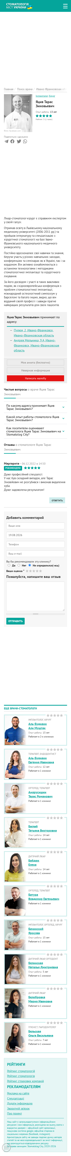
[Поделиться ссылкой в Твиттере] (18, 142)
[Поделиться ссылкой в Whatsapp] (25, 142)
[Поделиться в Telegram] (6, 142)
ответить (57, 500)
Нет (24, 565)
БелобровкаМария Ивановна (40, 999)
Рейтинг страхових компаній (25, 1081)
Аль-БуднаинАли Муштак (37, 726)
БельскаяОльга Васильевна (40, 1033)
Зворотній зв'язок (18, 1108)
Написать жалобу (35, 378)
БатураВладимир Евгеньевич (43, 897)
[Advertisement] (35, 47)
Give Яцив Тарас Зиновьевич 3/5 (34, 570)
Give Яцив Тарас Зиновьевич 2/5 (30, 570)
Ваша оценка (15, 571)
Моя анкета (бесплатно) (35, 362)
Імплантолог (42, 95)
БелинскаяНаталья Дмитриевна (43, 965)
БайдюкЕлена (33, 862)
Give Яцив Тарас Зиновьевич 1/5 (27, 570)
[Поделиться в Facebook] (12, 142)
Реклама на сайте (18, 1093)
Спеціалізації (15, 1098)
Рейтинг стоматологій (21, 1071)
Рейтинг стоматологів (21, 1076)
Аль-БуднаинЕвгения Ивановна (41, 760)
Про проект (14, 1113)
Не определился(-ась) (46, 565)
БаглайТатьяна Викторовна (42, 828)
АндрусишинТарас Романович (40, 794)
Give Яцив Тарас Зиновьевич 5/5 (40, 570)
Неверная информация (35, 370)
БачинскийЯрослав (35, 931)
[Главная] (22, 5)
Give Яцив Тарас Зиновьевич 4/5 (37, 570)
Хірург (52, 95)
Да (13, 565)
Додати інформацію (20, 1103)
